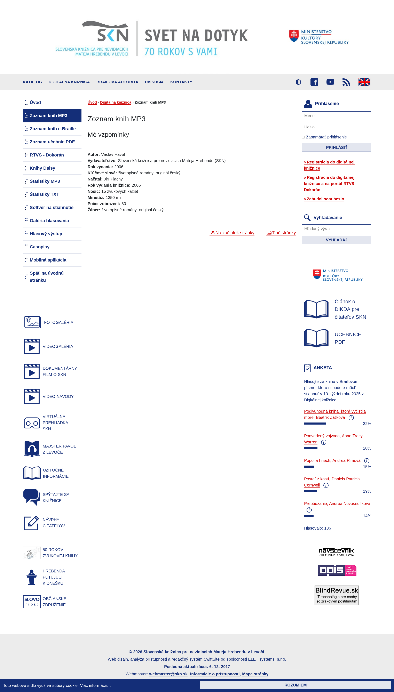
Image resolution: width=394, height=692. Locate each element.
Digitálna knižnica (69, 82)
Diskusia (154, 82)
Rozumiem (295, 685)
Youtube (330, 82)
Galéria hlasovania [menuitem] (49, 220)
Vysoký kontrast (298, 82)
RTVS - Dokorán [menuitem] (47, 155)
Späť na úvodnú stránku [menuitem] (47, 277)
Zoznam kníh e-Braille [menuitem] (53, 128)
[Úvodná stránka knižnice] (197, 37)
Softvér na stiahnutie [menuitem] (51, 207)
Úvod (92, 102)
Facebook (314, 82)
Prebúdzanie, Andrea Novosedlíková (337, 503)
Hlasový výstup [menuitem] (46, 233)
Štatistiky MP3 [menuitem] (45, 181)
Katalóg (32, 82)
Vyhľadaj (336, 240)
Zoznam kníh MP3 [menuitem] (48, 115)
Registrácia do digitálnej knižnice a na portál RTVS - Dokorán (330, 183)
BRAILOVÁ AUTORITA (117, 82)
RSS (346, 82)
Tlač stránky (284, 232)
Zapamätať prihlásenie (326, 137)
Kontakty (181, 82)
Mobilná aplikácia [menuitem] (48, 260)
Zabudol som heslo (325, 199)
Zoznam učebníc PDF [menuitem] (52, 141)
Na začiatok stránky (234, 232)
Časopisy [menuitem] (39, 246)
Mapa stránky (255, 674)
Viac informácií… (95, 685)
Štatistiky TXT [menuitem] (44, 194)
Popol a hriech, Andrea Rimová (332, 460)
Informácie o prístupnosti (215, 674)
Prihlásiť (336, 147)
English (364, 82)
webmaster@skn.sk (168, 674)
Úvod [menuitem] (35, 102)
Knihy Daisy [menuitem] (42, 168)
